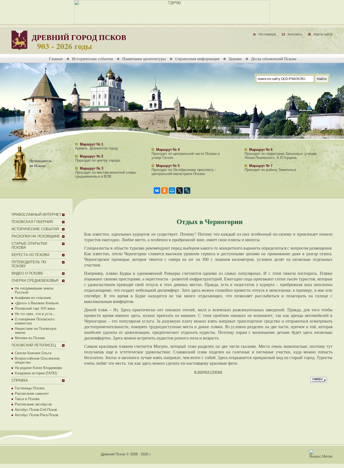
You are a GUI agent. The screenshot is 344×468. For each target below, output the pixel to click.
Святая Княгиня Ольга (33, 353)
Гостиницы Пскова (29, 388)
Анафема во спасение (33, 298)
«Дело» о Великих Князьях (37, 303)
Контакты (295, 34)
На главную (267, 34)
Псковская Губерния (32, 222)
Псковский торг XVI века (35, 308)
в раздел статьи (208, 371)
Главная (56, 58)
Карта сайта (323, 34)
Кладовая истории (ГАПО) (36, 373)
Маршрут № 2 (91, 156)
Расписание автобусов (33, 404)
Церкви (235, 58)
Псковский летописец (34, 345)
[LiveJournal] (187, 190)
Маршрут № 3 (91, 168)
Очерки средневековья (35, 281)
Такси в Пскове (27, 399)
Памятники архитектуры (144, 58)
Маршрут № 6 (261, 150)
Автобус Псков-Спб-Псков (36, 410)
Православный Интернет (36, 215)
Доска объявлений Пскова (273, 58)
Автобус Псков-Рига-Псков (36, 415)
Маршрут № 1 (91, 144)
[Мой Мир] (172, 190)
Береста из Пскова (30, 255)
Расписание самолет (32, 394)
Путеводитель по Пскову (41, 163)
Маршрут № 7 (261, 166)
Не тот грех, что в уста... (35, 314)
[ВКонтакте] (157, 190)
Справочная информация (197, 58)
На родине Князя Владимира (38, 368)
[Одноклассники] (164, 190)
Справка (20, 380)
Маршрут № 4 (168, 150)
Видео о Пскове (27, 273)
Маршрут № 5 (168, 166)
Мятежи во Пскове (30, 338)
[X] (179, 190)
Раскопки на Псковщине (36, 236)
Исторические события (92, 58)
